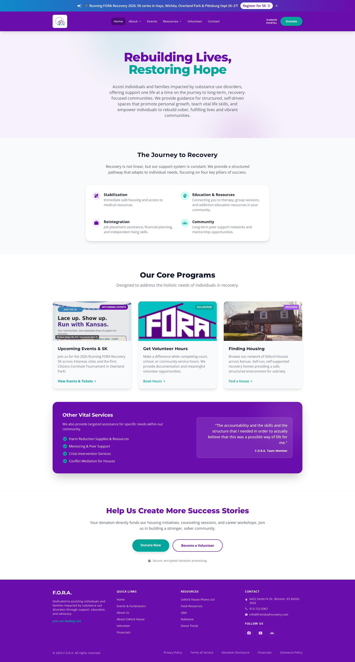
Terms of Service (201, 652)
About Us (123, 613)
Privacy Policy (173, 652)
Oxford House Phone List (198, 599)
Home (118, 21)
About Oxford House (131, 619)
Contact (214, 21)
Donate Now (151, 545)
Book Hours (154, 381)
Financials (123, 632)
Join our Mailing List (67, 621)
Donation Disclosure (235, 652)
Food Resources (191, 606)
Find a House (241, 381)
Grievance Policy (291, 652)
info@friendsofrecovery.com (268, 614)
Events (152, 21)
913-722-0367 (258, 609)
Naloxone (187, 619)
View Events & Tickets (77, 381)
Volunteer (195, 21)
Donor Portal (189, 626)
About (135, 21)
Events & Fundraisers (131, 606)
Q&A (184, 613)
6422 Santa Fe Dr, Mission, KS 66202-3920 (274, 601)
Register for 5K (256, 5)
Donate (291, 21)
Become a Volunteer (197, 545)
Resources (172, 21)
